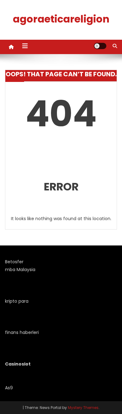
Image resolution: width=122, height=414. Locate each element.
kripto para (16, 301)
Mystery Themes (83, 407)
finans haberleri (22, 332)
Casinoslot (18, 364)
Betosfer (14, 262)
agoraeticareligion (61, 19)
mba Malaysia (20, 269)
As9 (9, 388)
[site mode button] (100, 46)
